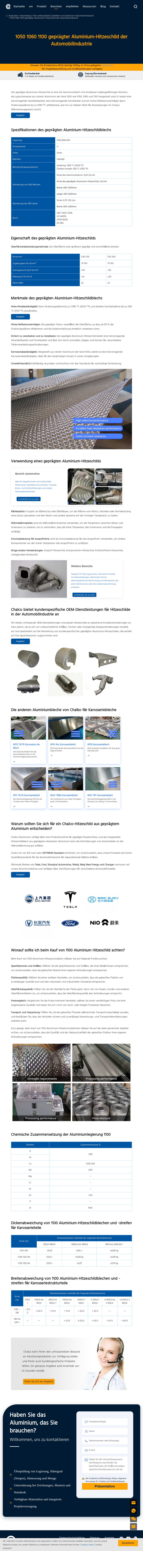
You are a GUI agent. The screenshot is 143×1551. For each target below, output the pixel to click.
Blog (103, 6)
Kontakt (114, 6)
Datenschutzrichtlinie (71, 1538)
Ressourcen (89, 6)
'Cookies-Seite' (87, 1545)
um (31, 6)
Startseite (19, 6)
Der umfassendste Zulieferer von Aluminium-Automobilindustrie (64, 16)
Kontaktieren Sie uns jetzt (28, 499)
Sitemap (94, 1538)
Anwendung (25, 16)
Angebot (20, 115)
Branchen (56, 6)
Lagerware (107, 65)
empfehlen (72, 6)
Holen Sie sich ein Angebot (38, 1382)
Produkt (41, 6)
